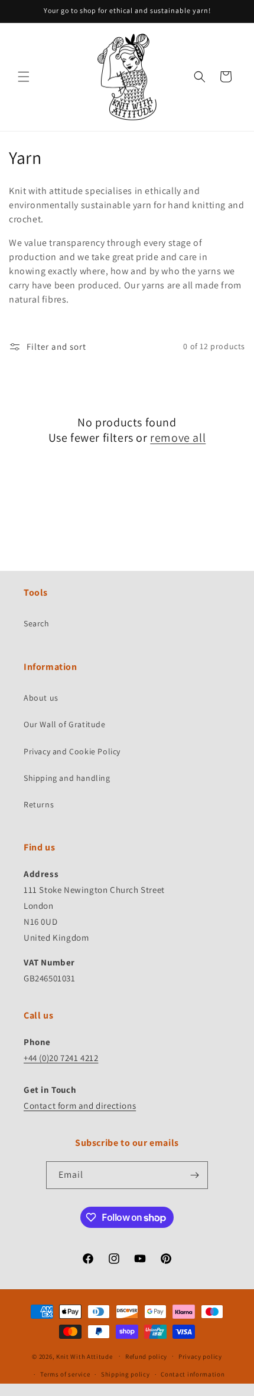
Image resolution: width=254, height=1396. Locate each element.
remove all (178, 437)
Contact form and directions (80, 1105)
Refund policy (146, 1356)
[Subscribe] (194, 1175)
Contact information (192, 1374)
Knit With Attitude (84, 1356)
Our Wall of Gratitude (65, 724)
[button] (24, 77)
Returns (39, 804)
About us (41, 697)
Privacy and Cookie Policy (72, 751)
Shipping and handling (67, 778)
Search (37, 623)
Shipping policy (125, 1374)
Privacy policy (200, 1356)
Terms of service (65, 1374)
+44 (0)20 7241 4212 (61, 1057)
